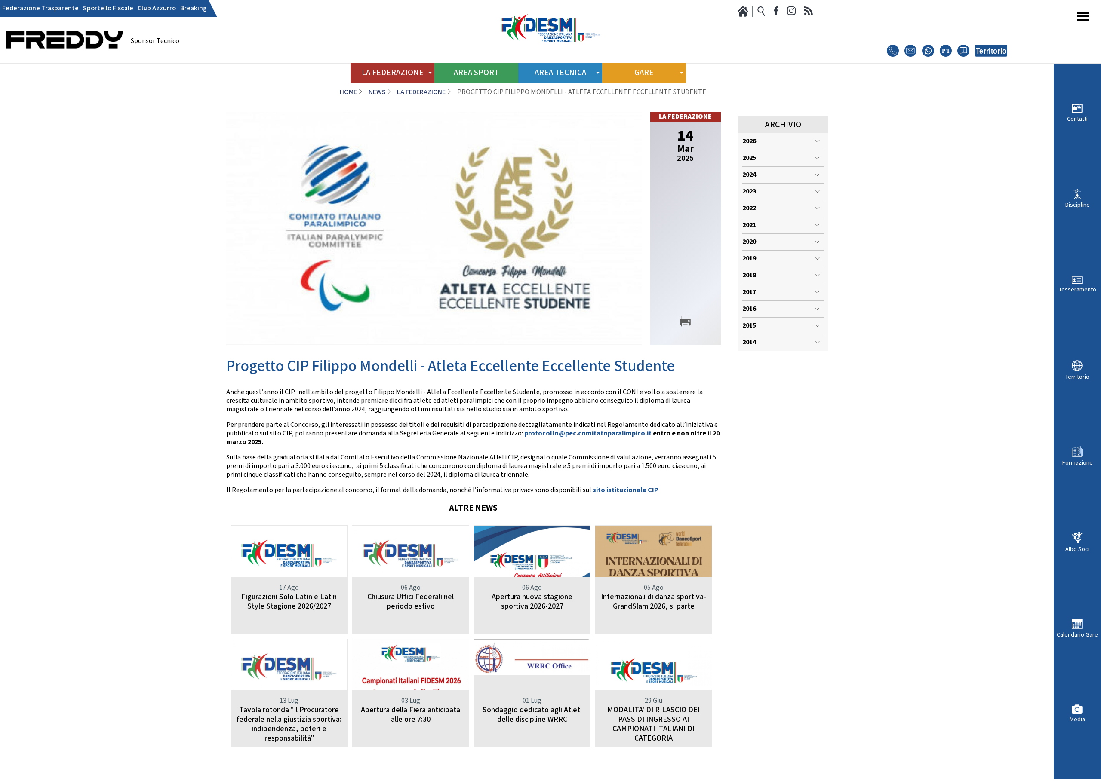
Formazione (1077, 462)
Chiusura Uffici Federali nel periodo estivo (410, 601)
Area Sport (476, 72)
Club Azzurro (157, 8)
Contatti (1077, 118)
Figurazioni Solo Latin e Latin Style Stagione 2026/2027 (289, 601)
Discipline (1077, 204)
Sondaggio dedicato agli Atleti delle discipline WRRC (532, 714)
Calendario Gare (1077, 634)
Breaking (193, 8)
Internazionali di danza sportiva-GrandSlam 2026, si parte (653, 601)
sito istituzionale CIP (625, 490)
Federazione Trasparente (40, 8)
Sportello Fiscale (108, 8)
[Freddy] (64, 60)
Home (348, 92)
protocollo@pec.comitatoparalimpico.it (588, 433)
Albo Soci (1077, 549)
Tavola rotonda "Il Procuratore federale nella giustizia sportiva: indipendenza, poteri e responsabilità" (289, 724)
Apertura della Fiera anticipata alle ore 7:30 (410, 714)
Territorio (1077, 376)
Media (1077, 719)
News (377, 92)
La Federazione (421, 92)
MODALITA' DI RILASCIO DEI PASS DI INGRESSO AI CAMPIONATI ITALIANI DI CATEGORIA (653, 724)
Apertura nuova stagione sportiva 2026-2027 (532, 601)
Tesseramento (1077, 289)
